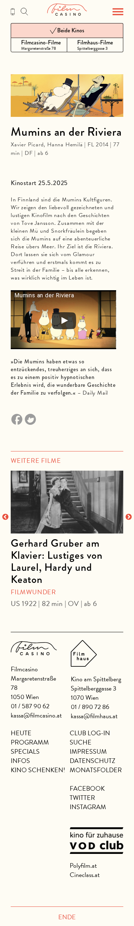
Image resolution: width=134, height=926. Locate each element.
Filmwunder (33, 592)
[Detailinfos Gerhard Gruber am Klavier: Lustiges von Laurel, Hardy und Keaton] (67, 502)
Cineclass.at (85, 874)
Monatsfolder (96, 770)
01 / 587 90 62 (30, 706)
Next (128, 517)
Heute (21, 733)
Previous (5, 517)
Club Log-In (90, 733)
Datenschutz (92, 760)
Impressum (88, 751)
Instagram (88, 807)
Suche (80, 742)
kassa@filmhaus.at (94, 716)
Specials (25, 751)
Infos (20, 760)
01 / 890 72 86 (90, 706)
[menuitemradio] (39, 45)
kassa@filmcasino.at (36, 715)
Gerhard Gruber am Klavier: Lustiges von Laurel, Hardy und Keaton (57, 561)
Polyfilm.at (83, 865)
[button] (118, 11)
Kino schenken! (38, 770)
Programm (30, 742)
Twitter (82, 797)
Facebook (87, 788)
